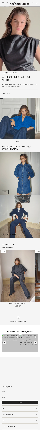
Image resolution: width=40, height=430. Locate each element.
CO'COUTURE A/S (8, 426)
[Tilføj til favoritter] (32, 251)
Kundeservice (7, 414)
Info (3, 408)
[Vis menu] (3, 3)
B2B (3, 420)
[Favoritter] (33, 3)
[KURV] (37, 3)
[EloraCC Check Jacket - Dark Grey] (17, 276)
